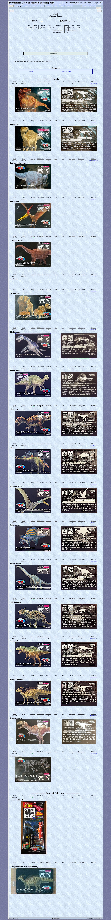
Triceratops (93, 290)
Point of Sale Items (65, 71)
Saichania (94, 276)
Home (98, 7)
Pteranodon (93, 199)
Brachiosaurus (94, 561)
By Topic (41, 6)
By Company (17, 6)
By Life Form (68, 6)
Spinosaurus (93, 522)
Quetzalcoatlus (94, 484)
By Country (48, 6)
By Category (26, 6)
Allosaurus (94, 406)
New (11, 6)
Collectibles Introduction (88, 6)
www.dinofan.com (13, 918)
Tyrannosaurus (94, 83)
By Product (34, 6)
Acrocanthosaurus (93, 638)
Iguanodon (94, 121)
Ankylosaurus (94, 599)
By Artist (61, 6)
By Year (55, 6)
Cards (31, 71)
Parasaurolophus (93, 677)
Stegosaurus (93, 445)
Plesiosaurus (93, 329)
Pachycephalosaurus (93, 160)
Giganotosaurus (93, 715)
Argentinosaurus (93, 237)
